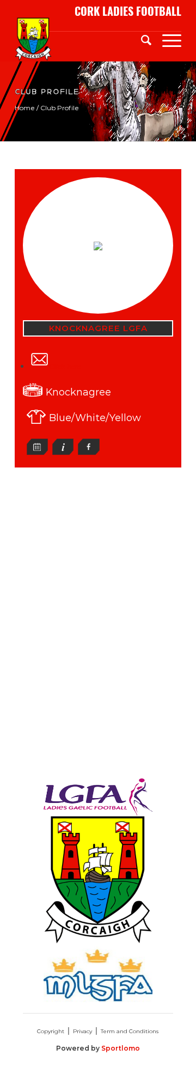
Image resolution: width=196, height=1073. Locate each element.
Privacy (82, 1031)
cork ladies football (128, 11)
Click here (65, 366)
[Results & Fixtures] (37, 452)
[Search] (140, 39)
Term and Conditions (129, 1031)
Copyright (50, 1031)
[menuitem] (140, 39)
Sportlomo (120, 1048)
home (25, 108)
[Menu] (166, 39)
